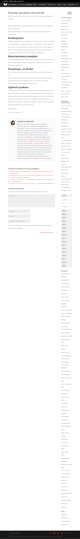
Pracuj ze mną (51, 4)
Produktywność (65, 410)
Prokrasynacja (64, 420)
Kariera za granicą (65, 332)
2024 (64, 214)
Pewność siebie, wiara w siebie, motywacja (65, 364)
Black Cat (63, 149)
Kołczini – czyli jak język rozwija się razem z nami (65, 93)
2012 (64, 255)
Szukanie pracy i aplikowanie (44, 16)
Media (34, 4)
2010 (64, 262)
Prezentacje (64, 407)
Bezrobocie (64, 293)
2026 (64, 195)
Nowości (63, 349)
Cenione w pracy (65, 300)
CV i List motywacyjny (66, 310)
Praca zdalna (64, 403)
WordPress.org (65, 524)
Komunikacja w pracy (66, 336)
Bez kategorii (64, 290)
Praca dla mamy (65, 390)
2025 (64, 210)
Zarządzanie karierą (66, 500)
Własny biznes (64, 486)
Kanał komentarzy (65, 521)
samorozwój (64, 442)
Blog (64, 4)
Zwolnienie (63, 507)
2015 (64, 245)
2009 (64, 265)
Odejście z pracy (65, 352)
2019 (64, 231)
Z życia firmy (64, 497)
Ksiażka (59, 4)
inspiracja (63, 319)
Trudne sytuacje (65, 477)
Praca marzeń (64, 394)
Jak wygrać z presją (66, 190)
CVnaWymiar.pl (28, 137)
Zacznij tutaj (71, 4)
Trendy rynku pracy (66, 473)
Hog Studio (70, 533)
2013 (64, 252)
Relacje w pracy (65, 433)
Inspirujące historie (66, 323)
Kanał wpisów (64, 518)
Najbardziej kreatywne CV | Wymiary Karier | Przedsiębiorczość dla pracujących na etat (31, 171)
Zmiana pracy (64, 503)
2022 (64, 221)
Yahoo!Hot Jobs (12, 34)
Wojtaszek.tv (64, 490)
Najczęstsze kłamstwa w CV (15, 112)
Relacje (63, 429)
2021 (64, 224)
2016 (64, 241)
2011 (64, 259)
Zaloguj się (64, 514)
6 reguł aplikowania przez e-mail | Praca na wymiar (22, 183)
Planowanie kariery (66, 371)
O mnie (29, 4)
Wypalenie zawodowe (66, 493)
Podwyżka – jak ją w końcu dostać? (66, 152)
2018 (64, 234)
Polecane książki (65, 374)
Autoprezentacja (65, 280)
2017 (64, 238)
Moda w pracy (64, 345)
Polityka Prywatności (15, 533)
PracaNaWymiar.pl (45, 158)
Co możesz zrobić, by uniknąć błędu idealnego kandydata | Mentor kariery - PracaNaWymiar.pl (66, 111)
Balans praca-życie (65, 287)
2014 (64, 248)
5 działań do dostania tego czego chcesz (66, 143)
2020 (64, 228)
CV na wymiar (42, 4)
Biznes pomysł (64, 297)
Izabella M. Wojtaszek (22, 16)
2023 (64, 217)
